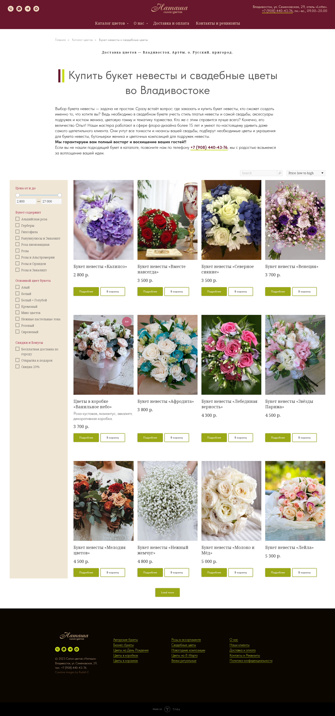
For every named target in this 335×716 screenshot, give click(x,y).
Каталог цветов (110, 23)
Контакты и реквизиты (218, 23)
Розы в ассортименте (186, 640)
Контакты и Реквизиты (245, 655)
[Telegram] (28, 10)
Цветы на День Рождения (131, 650)
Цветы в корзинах (125, 660)
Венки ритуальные (183, 660)
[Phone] (11, 10)
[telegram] (70, 649)
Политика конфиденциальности (251, 660)
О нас (139, 23)
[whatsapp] (63, 649)
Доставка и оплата (171, 23)
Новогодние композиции (188, 650)
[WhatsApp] (19, 10)
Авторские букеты (125, 640)
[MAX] (36, 10)
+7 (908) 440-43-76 (277, 11)
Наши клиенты (240, 645)
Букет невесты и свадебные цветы (123, 40)
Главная (60, 40)
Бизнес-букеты (123, 645)
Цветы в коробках (125, 655)
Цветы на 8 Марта (184, 655)
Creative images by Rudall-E (72, 672)
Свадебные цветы (183, 645)
